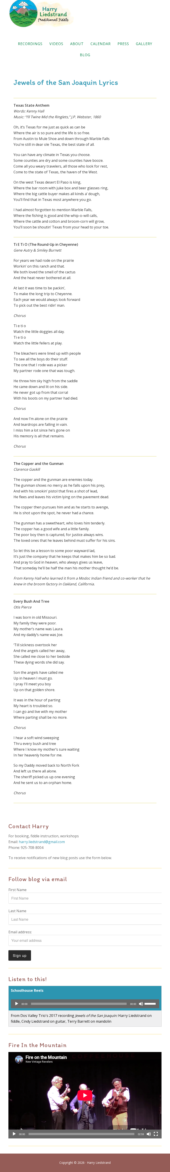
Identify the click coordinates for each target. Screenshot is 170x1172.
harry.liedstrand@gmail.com (42, 841)
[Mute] (141, 1004)
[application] (85, 1003)
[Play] (16, 1004)
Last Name (17, 910)
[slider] (151, 1003)
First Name (17, 889)
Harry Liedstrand (84, 14)
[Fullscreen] (156, 1134)
